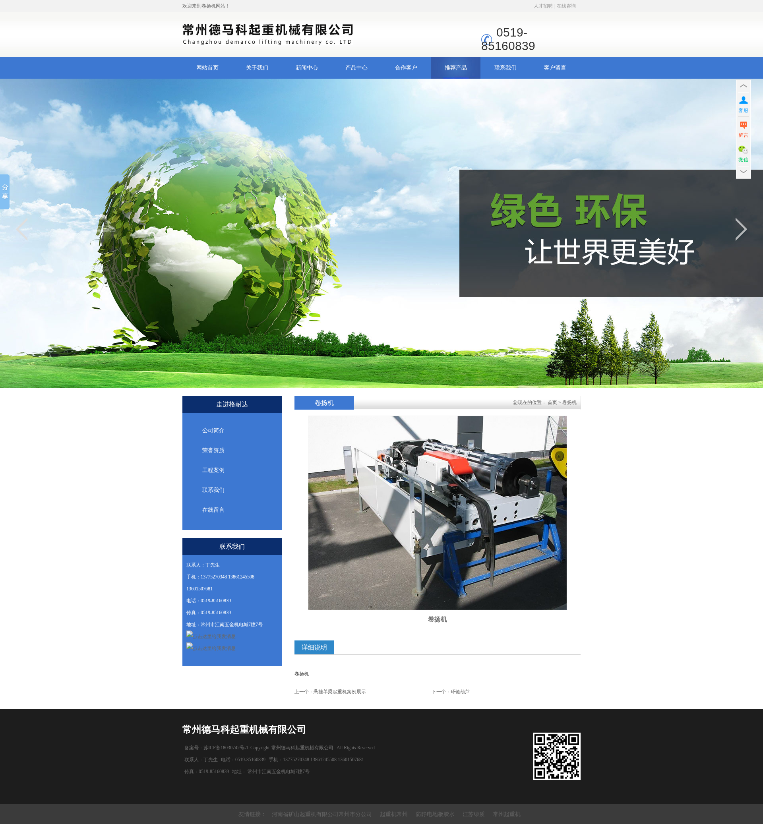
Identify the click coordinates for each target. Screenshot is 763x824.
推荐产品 (456, 68)
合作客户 (406, 68)
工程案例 (213, 470)
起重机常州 (394, 814)
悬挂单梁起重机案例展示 (340, 691)
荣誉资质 (213, 450)
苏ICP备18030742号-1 (225, 747)
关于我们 (257, 68)
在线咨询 (566, 6)
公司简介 (213, 430)
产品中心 (356, 68)
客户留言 (555, 68)
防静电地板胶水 (435, 814)
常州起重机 (507, 814)
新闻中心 (307, 68)
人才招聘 (543, 6)
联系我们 (505, 68)
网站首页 (207, 68)
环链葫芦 (460, 691)
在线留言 (213, 510)
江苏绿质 (474, 814)
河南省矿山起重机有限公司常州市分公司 (322, 814)
